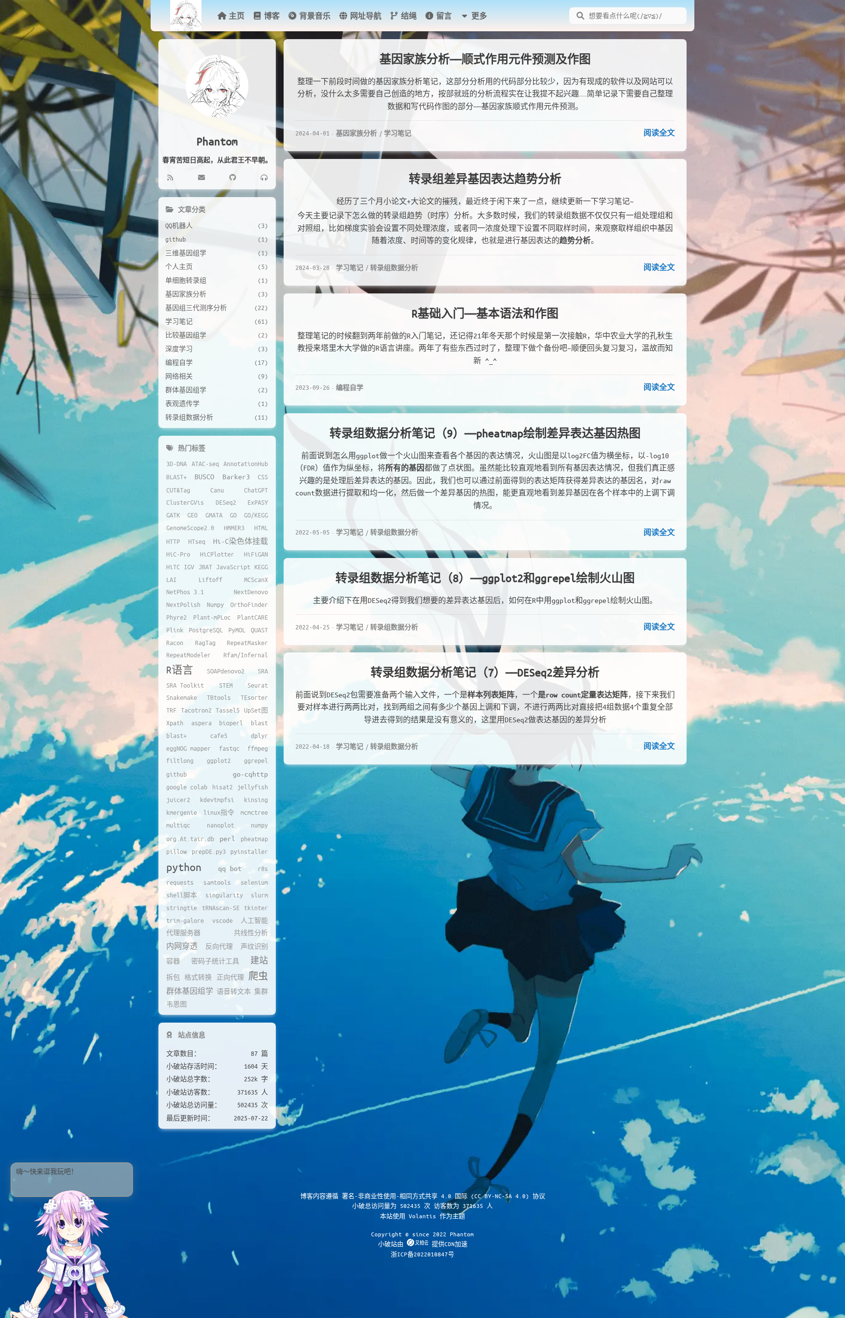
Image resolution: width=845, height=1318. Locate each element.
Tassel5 (228, 710)
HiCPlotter (217, 554)
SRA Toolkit (185, 685)
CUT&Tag (178, 490)
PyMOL (236, 630)
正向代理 (230, 977)
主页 (237, 15)
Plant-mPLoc (212, 617)
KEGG (261, 567)
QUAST (259, 630)
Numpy (215, 604)
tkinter (256, 908)
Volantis (422, 1216)
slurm (259, 895)
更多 (479, 15)
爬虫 (258, 976)
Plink (174, 630)
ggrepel (256, 760)
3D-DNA (176, 464)
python (183, 867)
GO (233, 515)
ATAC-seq (205, 464)
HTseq (196, 541)
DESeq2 (226, 502)
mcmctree (254, 812)
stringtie (181, 908)
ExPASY (257, 502)
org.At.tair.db (190, 839)
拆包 (173, 977)
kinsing (256, 800)
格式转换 (198, 977)
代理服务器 (183, 933)
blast (259, 723)
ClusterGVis (185, 502)
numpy (259, 825)
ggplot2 (219, 760)
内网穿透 (182, 945)
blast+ (176, 735)
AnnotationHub (245, 464)
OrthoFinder (249, 604)
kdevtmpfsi (217, 800)
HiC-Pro (178, 554)
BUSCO (204, 476)
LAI (171, 579)
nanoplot (220, 825)
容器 (173, 961)
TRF (171, 710)
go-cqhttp (250, 773)
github (176, 774)
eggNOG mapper (188, 748)
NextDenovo (251, 592)
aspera (201, 723)
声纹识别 (254, 946)
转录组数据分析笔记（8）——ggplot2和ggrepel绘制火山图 (485, 578)
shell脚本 (181, 895)
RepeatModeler (188, 655)
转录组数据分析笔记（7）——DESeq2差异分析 (485, 672)
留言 (444, 15)
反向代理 (219, 946)
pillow (176, 851)
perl (227, 838)
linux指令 (218, 812)
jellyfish (252, 787)
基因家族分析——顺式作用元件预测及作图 (485, 59)
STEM (226, 685)
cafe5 (218, 735)
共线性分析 (251, 933)
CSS (263, 477)
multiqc (178, 825)
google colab (186, 787)
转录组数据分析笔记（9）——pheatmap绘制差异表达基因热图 (485, 433)
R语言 (179, 669)
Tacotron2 (196, 710)
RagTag (205, 643)
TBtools (219, 697)
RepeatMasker (247, 643)
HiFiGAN (256, 554)
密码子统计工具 (215, 961)
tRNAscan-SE (221, 908)
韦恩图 (176, 1004)
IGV (189, 567)
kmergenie (181, 812)
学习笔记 (397, 133)
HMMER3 (234, 528)
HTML (261, 528)
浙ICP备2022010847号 (422, 1254)
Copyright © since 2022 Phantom (422, 1234)
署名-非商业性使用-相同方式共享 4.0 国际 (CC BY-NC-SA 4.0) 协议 (443, 1196)
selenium (254, 882)
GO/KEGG (256, 515)
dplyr (259, 735)
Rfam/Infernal (245, 655)
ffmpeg (257, 748)
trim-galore (185, 920)
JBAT (205, 567)
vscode (222, 920)
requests (180, 882)
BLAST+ (176, 477)
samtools (217, 882)
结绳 (409, 15)
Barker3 (236, 476)
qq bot (230, 868)
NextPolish (183, 604)
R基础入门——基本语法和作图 (485, 313)
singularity (224, 895)
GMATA (213, 515)
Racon (174, 643)
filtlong (180, 760)
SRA (263, 671)
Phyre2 (176, 617)
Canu (217, 490)
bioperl (231, 723)
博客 (272, 15)
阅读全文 (659, 132)
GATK (173, 515)
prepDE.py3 (209, 851)
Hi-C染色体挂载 (240, 540)
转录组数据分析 (394, 267)
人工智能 (254, 920)
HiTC (173, 567)
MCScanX (256, 579)
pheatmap (254, 839)
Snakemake (181, 697)
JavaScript (233, 567)
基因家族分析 (356, 133)
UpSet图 (256, 710)
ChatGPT (256, 490)
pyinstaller (249, 851)
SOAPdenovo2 (226, 671)
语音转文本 (234, 991)
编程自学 (349, 387)
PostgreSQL (206, 630)
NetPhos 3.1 (185, 592)
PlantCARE (252, 617)
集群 (261, 991)
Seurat (257, 685)
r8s (263, 868)
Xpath (174, 723)
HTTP (173, 541)
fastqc (229, 748)
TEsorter (254, 697)
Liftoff (210, 579)
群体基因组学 (189, 990)
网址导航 (365, 15)
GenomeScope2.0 (190, 528)
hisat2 (222, 787)
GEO (192, 515)
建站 (259, 960)
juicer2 (178, 800)
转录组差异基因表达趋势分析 (485, 179)
